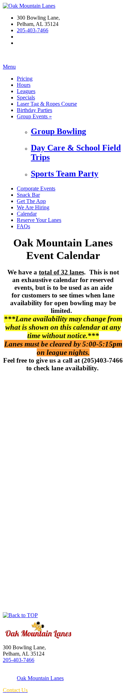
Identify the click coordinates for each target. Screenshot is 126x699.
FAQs (23, 226)
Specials (26, 97)
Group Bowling (58, 131)
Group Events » (34, 116)
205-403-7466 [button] (32, 30)
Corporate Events (36, 188)
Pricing (25, 79)
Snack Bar (28, 195)
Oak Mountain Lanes (40, 678)
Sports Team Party (64, 173)
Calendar (27, 214)
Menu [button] (9, 67)
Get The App (31, 201)
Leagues (26, 91)
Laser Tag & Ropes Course (47, 104)
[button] (20, 615)
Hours (23, 85)
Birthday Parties (34, 110)
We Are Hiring (33, 207)
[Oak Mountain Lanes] (29, 6)
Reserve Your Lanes (39, 220)
